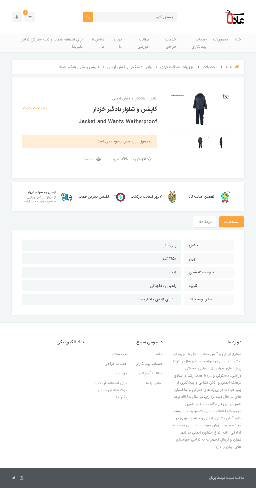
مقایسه (89, 159)
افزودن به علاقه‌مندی (130, 159)
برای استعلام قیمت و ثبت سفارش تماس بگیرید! (51, 43)
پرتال (212, 478)
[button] (29, 17)
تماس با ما (98, 43)
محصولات (220, 39)
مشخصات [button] (231, 222)
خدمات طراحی (170, 43)
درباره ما (118, 43)
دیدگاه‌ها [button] (205, 222)
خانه (237, 39)
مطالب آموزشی (144, 43)
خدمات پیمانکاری (199, 43)
